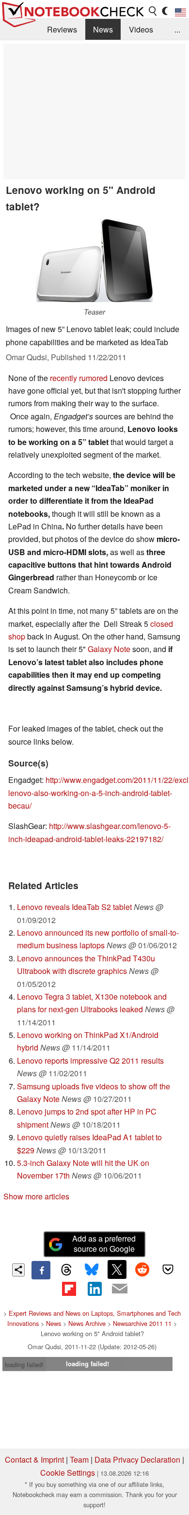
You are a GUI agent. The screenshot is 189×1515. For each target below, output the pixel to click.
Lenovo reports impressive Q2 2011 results (90, 1060)
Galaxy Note (109, 648)
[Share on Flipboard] (69, 1288)
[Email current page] (119, 1289)
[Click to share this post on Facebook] (41, 1270)
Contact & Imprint (34, 1459)
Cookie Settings (67, 1472)
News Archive (87, 1323)
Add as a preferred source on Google (104, 1243)
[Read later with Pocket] (167, 1269)
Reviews (62, 29)
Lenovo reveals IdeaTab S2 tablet (74, 906)
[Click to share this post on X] (117, 1269)
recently (63, 377)
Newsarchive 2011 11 (142, 1323)
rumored (93, 377)
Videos (141, 29)
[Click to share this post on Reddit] (142, 1269)
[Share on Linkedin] (94, 1288)
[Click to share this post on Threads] (66, 1270)
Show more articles (36, 1196)
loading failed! (24, 1364)
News (103, 29)
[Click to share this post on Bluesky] (91, 1270)
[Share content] (18, 1269)
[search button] (153, 11)
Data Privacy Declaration (137, 1459)
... (177, 29)
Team (79, 1459)
